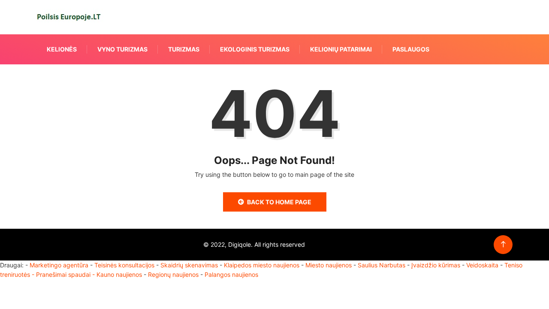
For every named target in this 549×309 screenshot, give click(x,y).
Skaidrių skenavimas (189, 265)
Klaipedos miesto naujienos (261, 265)
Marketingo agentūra (59, 265)
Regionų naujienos (173, 274)
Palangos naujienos (231, 274)
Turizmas (183, 49)
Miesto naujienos (328, 265)
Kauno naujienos (119, 274)
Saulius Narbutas (381, 265)
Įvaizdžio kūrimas (435, 265)
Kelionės (62, 49)
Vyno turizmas (122, 49)
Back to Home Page (279, 202)
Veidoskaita (482, 265)
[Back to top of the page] (503, 244)
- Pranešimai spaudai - (64, 274)
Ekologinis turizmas (255, 49)
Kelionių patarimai (341, 49)
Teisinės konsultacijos (124, 265)
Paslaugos (410, 49)
